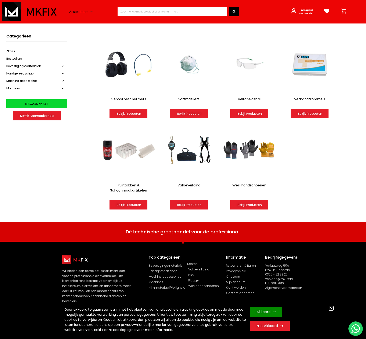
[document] (183, 169)
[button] (331, 308)
